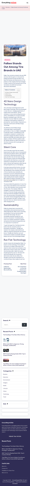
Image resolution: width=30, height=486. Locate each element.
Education (5, 377)
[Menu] (27, 2)
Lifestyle (5, 388)
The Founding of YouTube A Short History (14, 334)
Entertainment (6, 380)
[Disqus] (15, 295)
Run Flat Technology (10, 97)
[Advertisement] (15, 26)
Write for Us (5, 472)
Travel (4, 396)
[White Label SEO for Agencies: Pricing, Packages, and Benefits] (6, 340)
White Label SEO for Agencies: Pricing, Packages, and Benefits (13, 344)
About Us (4, 466)
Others (5, 391)
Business (8, 7)
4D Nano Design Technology (11, 92)
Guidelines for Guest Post (8, 470)
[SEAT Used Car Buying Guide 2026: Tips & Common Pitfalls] (6, 350)
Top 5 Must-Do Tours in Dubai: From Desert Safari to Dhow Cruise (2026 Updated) (14, 364)
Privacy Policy (10, 482)
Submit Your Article (15, 436)
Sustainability (9, 95)
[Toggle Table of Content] (17, 90)
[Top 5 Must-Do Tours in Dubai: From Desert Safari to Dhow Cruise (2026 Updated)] (6, 360)
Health (4, 385)
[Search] (24, 325)
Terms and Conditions (21, 482)
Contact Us (4, 468)
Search (5, 320)
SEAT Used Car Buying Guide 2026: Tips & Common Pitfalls (14, 354)
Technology (6, 394)
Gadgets (5, 382)
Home (3, 7)
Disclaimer (15, 483)
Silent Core (8, 93)
